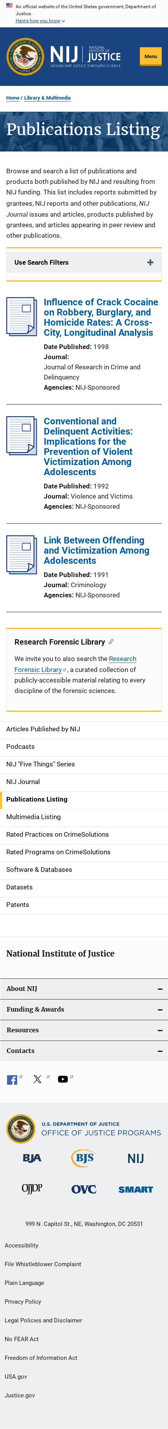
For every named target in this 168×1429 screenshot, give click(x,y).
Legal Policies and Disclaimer (43, 1320)
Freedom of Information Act (41, 1357)
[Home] (85, 56)
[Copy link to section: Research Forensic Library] (109, 641)
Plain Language (24, 1282)
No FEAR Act (22, 1339)
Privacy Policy (23, 1301)
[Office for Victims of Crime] (84, 1195)
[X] (40, 1081)
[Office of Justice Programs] (25, 56)
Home (13, 98)
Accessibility (21, 1245)
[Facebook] (14, 1081)
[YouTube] (65, 1081)
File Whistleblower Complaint (43, 1264)
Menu (151, 56)
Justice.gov (20, 1395)
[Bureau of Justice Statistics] (84, 1169)
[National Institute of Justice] (136, 1164)
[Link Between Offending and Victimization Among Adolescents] (21, 572)
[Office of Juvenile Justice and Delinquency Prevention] (32, 1196)
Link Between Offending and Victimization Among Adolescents (97, 550)
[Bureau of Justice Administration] (32, 1164)
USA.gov (16, 1376)
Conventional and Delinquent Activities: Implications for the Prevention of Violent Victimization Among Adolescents (88, 447)
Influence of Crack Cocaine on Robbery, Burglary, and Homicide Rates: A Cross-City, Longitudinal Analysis (101, 317)
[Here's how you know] (84, 13)
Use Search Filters (41, 262)
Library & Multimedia (47, 98)
